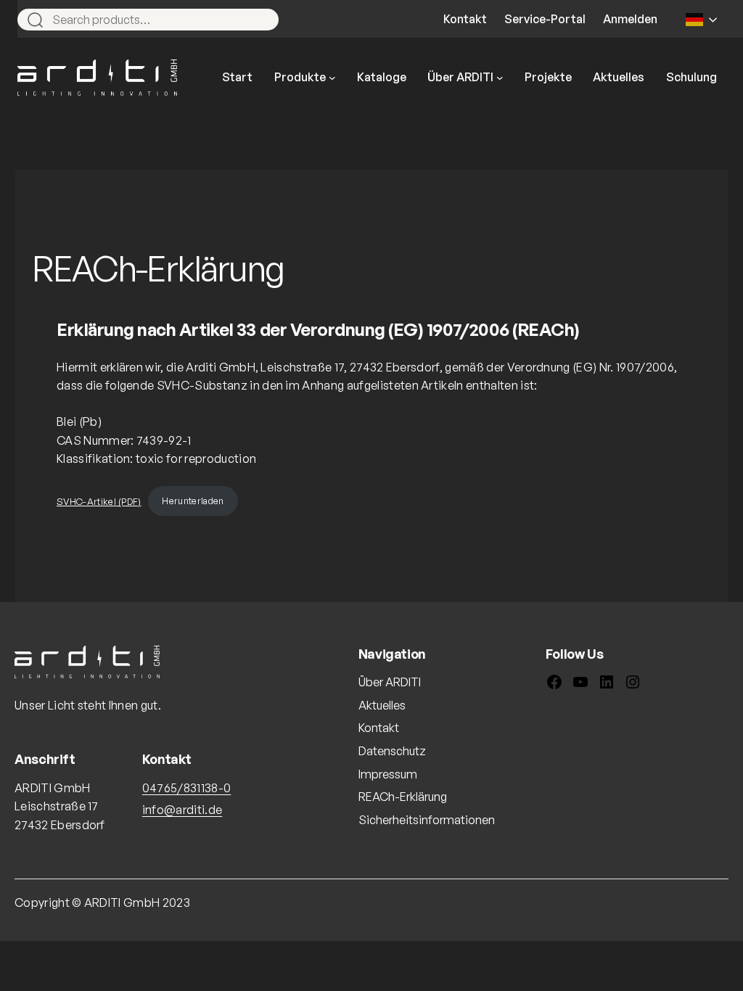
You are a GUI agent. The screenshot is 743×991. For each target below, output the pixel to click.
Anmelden (630, 19)
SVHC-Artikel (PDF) (99, 500)
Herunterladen (192, 500)
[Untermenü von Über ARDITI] (500, 77)
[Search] (261, 19)
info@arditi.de (182, 809)
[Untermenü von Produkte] (332, 77)
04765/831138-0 (186, 788)
